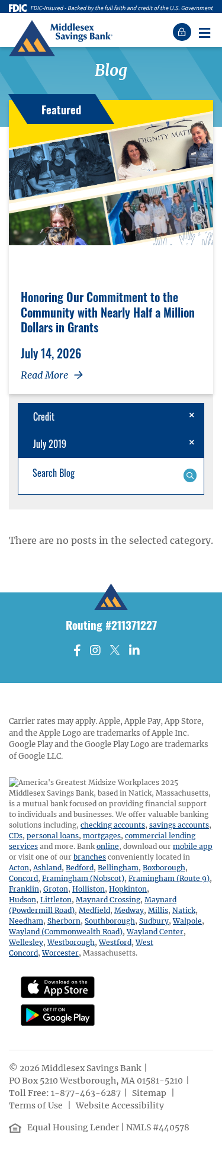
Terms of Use (37, 1105)
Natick (183, 910)
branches (89, 856)
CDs (15, 835)
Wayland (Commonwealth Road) (66, 931)
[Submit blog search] (189, 474)
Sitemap (150, 1093)
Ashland (47, 867)
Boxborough (164, 867)
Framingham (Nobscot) (83, 878)
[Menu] (204, 32)
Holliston (88, 888)
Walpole (187, 920)
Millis (158, 910)
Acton (19, 867)
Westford (115, 942)
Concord (23, 878)
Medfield (94, 910)
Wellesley (26, 942)
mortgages (102, 835)
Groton (55, 888)
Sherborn (64, 920)
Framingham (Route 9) (169, 878)
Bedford (80, 867)
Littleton (56, 899)
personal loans (53, 835)
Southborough (110, 920)
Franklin (24, 888)
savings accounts (179, 825)
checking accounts (113, 825)
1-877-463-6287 (86, 1093)
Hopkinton (128, 888)
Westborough (71, 942)
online (107, 846)
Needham (26, 920)
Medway (129, 910)
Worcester (60, 952)
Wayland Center (155, 931)
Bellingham (118, 867)
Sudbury (154, 920)
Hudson (22, 899)
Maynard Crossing (108, 899)
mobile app (193, 846)
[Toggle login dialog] (183, 32)
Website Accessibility (121, 1105)
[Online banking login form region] (183, 32)
